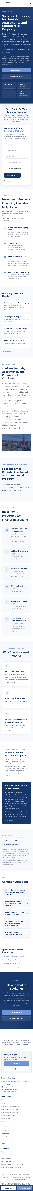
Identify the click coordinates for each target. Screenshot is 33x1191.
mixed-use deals (20, 855)
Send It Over (11, 175)
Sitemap (28, 1177)
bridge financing (7, 855)
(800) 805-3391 (17, 76)
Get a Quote (15, 70)
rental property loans (24, 853)
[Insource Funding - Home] (7, 3)
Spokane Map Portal (9, 960)
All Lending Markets (18, 1177)
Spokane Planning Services (11, 963)
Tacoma (6, 840)
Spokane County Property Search (13, 956)
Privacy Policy (6, 1177)
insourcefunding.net (21, 1179)
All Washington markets (11, 844)
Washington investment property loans (15, 967)
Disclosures (9, 1179)
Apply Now (16, 1063)
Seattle (21, 836)
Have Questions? (16, 1069)
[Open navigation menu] (30, 3)
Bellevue (15, 840)
